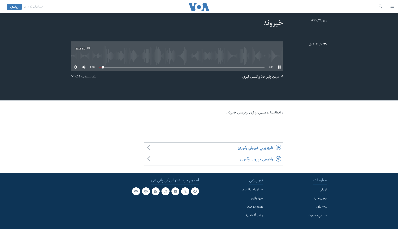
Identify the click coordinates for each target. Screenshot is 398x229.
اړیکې (323, 190)
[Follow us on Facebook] (195, 191)
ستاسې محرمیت (317, 216)
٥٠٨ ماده (321, 207)
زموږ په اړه (320, 198)
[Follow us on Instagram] (165, 191)
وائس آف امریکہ (253, 216)
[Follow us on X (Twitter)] (185, 191)
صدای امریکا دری (33, 7)
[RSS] (156, 191)
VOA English (254, 207)
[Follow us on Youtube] (175, 191)
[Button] (318, 45)
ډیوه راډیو (257, 198)
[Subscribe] (136, 191)
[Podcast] (146, 191)
